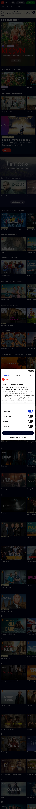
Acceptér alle (18, 433)
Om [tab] (29, 375)
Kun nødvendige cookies (18, 437)
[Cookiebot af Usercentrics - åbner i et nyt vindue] (26, 371)
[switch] (30, 416)
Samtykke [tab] (6, 375)
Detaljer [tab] (18, 375)
